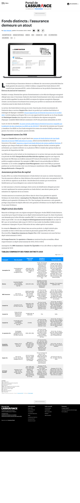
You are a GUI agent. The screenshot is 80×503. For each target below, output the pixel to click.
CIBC (45, 35)
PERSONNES (39, 9)
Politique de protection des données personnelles (12, 416)
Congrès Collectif (65, 408)
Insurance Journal (31, 420)
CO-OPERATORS (53, 35)
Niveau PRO (30, 408)
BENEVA (28, 35)
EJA (11, 38)
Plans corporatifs (48, 411)
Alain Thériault (7, 30)
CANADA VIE (39, 35)
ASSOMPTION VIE (6, 35)
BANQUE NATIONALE (18, 35)
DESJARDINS (5, 38)
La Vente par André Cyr (32, 417)
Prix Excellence (65, 411)
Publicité (46, 413)
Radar (29, 415)
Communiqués (48, 408)
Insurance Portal (11, 420)
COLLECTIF (47, 9)
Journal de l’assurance (32, 413)
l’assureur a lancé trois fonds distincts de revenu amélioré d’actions (38, 143)
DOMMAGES (30, 9)
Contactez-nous (5, 413)
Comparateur (30, 411)
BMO (33, 35)
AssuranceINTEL (48, 415)
